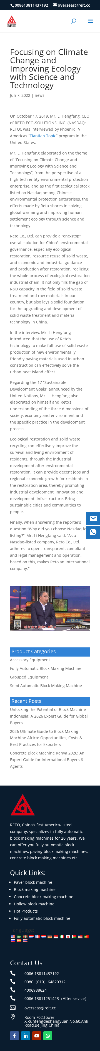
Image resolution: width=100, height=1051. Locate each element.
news (39, 95)
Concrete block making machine (43, 896)
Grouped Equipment (29, 677)
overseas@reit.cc (40, 1008)
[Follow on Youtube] (36, 1035)
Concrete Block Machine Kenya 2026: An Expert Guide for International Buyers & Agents (47, 759)
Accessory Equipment (30, 659)
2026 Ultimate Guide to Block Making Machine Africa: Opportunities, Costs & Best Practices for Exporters (46, 738)
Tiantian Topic (43, 135)
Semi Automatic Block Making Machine (46, 685)
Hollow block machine (34, 903)
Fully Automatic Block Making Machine (45, 668)
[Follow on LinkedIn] (25, 1035)
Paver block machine (33, 882)
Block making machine (35, 889)
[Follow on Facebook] (14, 1035)
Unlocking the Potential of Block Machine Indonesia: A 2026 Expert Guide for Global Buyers (49, 716)
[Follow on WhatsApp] (47, 1035)
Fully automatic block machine (42, 918)
